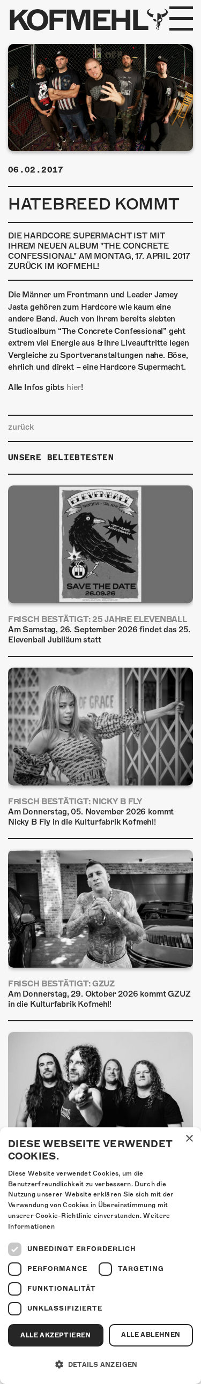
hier (73, 387)
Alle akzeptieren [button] (55, 1335)
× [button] (189, 1139)
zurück (21, 427)
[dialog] (100, 1255)
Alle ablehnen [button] (150, 1334)
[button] (100, 1365)
